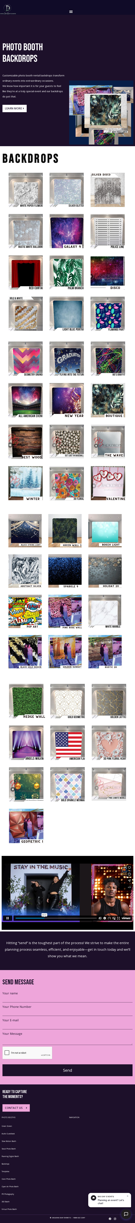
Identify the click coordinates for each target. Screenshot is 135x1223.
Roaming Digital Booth (10, 1156)
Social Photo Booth (9, 1149)
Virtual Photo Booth (9, 1209)
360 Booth (6, 1201)
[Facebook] (110, 1218)
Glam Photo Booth (9, 1179)
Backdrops (5, 1164)
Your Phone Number (16, 1007)
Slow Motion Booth (9, 1141)
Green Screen (7, 1126)
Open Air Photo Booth (10, 1186)
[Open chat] (126, 1214)
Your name (10, 993)
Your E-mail (10, 1020)
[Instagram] (114, 1218)
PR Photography (8, 1194)
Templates (5, 1171)
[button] (71, 11)
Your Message (12, 1034)
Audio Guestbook (8, 1133)
